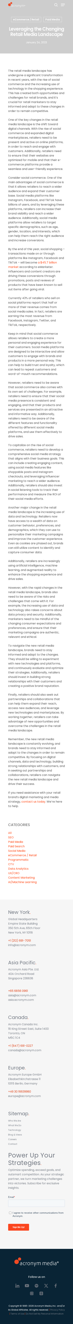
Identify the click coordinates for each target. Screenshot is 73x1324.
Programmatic (18, 860)
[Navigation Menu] (63, 5)
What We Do (14, 1125)
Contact (12, 1143)
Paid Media (52, 19)
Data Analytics (18, 869)
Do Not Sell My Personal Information (44, 1313)
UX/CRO (13, 873)
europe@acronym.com (24, 1096)
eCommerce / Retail (26, 19)
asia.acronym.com (21, 1000)
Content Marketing (21, 878)
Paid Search (16, 846)
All (10, 833)
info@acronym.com (22, 945)
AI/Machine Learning (22, 882)
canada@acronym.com (24, 1050)
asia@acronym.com (22, 995)
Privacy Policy (57, 1309)
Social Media (16, 851)
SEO (11, 837)
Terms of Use (17, 1313)
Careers (12, 1139)
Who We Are (14, 1120)
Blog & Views (15, 1134)
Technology (14, 1130)
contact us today (33, 802)
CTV (11, 864)
